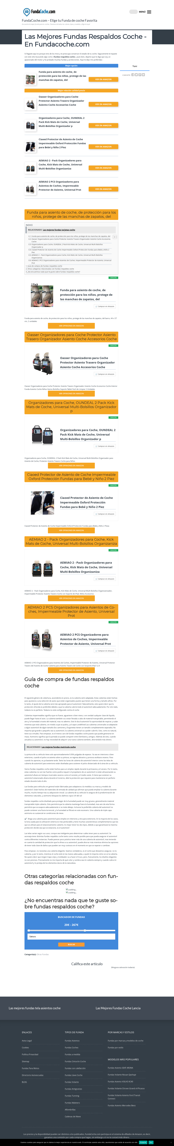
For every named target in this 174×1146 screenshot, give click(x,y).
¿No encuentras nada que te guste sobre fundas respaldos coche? (54, 272)
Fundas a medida (72, 1054)
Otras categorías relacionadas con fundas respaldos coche (51, 269)
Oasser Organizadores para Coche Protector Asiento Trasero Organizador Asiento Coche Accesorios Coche (71, 240)
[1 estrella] (46, 969)
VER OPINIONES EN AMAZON (71, 326)
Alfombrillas (70, 1109)
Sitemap (25, 1061)
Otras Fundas (43, 954)
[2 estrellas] (60, 969)
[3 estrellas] (74, 969)
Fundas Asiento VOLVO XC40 (120, 1081)
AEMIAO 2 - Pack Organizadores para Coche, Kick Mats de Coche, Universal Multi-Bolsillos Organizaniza (86, 567)
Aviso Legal (27, 1040)
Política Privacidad (30, 1054)
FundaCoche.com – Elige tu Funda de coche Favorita (59, 20)
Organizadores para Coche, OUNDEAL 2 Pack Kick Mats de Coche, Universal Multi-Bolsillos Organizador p (67, 245)
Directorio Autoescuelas (32, 1075)
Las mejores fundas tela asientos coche (35, 1008)
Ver (151, 1142)
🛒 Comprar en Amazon (104, 306)
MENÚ (142, 11)
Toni (134, 66)
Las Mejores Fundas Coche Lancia (118, 1008)
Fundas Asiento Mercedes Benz (122, 1105)
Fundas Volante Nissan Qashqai (122, 1074)
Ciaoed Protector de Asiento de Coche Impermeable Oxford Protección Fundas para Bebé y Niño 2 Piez (70, 251)
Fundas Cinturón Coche (75, 1061)
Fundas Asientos (72, 1040)
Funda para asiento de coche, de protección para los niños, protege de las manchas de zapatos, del (71, 236)
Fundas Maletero (72, 1102)
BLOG (24, 1082)
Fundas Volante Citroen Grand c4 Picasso (126, 1088)
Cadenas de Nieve (73, 1116)
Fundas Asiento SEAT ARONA (120, 1067)
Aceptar (143, 1142)
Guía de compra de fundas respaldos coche (45, 266)
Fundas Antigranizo (73, 1089)
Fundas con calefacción (75, 1068)
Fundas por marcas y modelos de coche (125, 1040)
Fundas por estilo (115, 1047)
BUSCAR (71, 944)
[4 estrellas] (89, 969)
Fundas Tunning (72, 1095)
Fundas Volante (72, 1082)
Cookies (25, 1047)
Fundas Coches (71, 1047)
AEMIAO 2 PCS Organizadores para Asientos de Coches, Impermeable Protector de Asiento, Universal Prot (71, 261)
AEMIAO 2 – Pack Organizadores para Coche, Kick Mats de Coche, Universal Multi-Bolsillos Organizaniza (67, 256)
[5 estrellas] (103, 969)
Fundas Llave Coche (73, 1075)
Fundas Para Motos (30, 1068)
